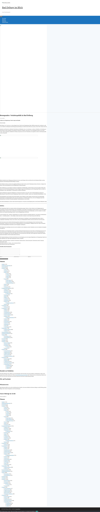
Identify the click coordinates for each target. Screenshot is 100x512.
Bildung (5, 309)
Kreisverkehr (2, 241)
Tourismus (6, 286)
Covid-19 (8, 346)
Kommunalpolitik (5, 332)
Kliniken (5, 360)
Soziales (3, 341)
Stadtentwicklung (22, 240)
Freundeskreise (7, 312)
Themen (3, 349)
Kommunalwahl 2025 (6, 333)
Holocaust (6, 306)
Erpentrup (6, 294)
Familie (5, 310)
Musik (7, 276)
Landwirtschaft (7, 361)
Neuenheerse (6, 300)
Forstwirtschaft (7, 358)
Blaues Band (8, 280)
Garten (5, 269)
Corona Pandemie (7, 350)
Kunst (7, 273)
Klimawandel (6, 354)
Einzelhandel (8, 365)
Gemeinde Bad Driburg (6, 240)
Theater (7, 277)
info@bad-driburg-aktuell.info (21, 374)
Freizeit (3, 268)
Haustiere (6, 270)
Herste (5, 296)
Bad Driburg (6, 290)
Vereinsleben (6, 326)
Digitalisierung (7, 352)
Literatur (7, 274)
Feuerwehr (4, 266)
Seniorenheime (7, 321)
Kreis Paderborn (7, 337)
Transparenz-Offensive (8, 356)
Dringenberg (6, 292)
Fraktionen (42, 240)
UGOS (7, 368)
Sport (5, 285)
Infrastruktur (17, 240)
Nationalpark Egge (9, 282)
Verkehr (27, 240)
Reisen (5, 284)
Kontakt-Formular (5, 22)
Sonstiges (4, 340)
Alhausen (6, 289)
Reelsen (5, 304)
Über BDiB (4, 18)
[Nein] (38, 511)
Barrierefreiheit (7, 342)
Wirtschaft (4, 357)
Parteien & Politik (7, 314)
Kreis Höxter (6, 336)
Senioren (5, 320)
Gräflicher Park (7, 353)
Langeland (6, 298)
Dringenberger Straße (36, 240)
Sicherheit (6, 322)
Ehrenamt (6, 344)
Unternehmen (6, 364)
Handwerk (8, 366)
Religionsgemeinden (10, 317)
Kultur (5, 272)
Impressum (4, 19)
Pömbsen (6, 301)
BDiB (1, 240)
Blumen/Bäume (9, 281)
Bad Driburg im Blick (12, 7)
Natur (5, 278)
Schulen (5, 318)
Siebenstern (8, 293)
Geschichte (4, 305)
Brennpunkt (30, 240)
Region (3, 334)
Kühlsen (5, 297)
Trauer (5, 325)
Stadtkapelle (6, 324)
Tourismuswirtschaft (8, 362)
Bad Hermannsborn (9, 302)
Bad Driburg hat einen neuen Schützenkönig (7, 244)
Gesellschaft (13, 240)
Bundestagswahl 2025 (6, 265)
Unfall (6, 241)
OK (36, 511)
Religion (5, 316)
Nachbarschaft (7, 313)
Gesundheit (6, 345)
